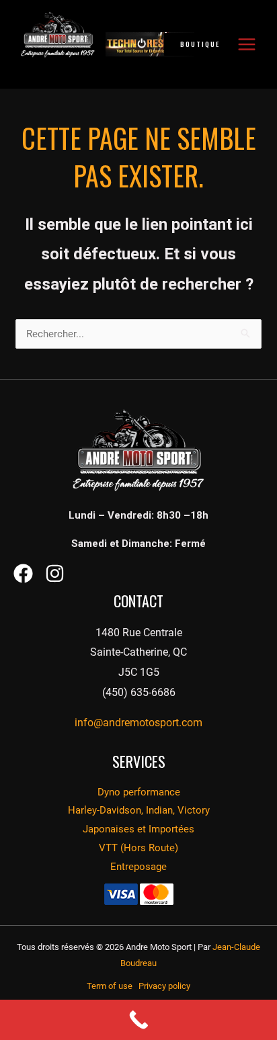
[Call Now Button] (138, 1020)
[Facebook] (23, 573)
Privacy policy (164, 986)
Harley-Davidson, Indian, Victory (139, 810)
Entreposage (138, 867)
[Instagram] (55, 573)
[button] (212, 44)
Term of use (112, 986)
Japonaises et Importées (138, 829)
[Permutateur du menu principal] (246, 45)
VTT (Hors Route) (138, 848)
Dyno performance (138, 792)
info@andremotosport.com (138, 722)
